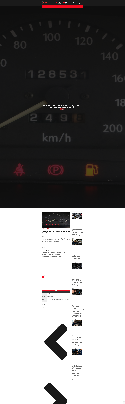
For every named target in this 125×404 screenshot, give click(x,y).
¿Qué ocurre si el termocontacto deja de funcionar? (77, 232)
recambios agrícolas (44, 304)
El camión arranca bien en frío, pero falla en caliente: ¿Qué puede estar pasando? (77, 341)
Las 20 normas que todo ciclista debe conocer (51, 254)
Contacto (58, 6)
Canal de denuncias (64, 6)
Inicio (43, 6)
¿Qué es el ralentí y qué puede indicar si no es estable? (77, 282)
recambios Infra (44, 307)
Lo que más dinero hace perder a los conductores (76, 257)
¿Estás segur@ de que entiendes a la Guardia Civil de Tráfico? (54, 252)
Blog (54, 6)
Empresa (47, 6)
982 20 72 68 (59, 3)
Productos (51, 6)
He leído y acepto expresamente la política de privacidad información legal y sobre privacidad (53, 275)
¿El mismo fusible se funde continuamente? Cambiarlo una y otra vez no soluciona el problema (78, 311)
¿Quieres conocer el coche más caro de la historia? (52, 256)
